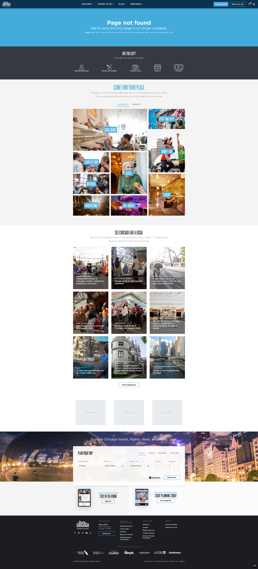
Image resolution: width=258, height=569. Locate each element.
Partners (123, 532)
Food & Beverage (109, 71)
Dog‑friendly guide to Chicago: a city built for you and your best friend (167, 281)
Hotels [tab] (142, 453)
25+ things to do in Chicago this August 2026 (90, 327)
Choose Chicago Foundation (148, 537)
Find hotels (171, 477)
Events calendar (171, 524)
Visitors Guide (221, 4)
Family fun (166, 151)
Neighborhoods (82, 71)
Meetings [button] (135, 4)
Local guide (110, 130)
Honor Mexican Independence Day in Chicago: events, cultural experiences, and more (90, 280)
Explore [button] (86, 4)
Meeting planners (126, 526)
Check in (107, 461)
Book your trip (237, 4)
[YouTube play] (86, 532)
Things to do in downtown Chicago (166, 371)
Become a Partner (126, 534)
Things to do (135, 71)
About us (146, 524)
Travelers (171, 461)
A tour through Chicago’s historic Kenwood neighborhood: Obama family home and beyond (129, 369)
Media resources (148, 530)
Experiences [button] (123, 104)
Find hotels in (83, 461)
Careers (145, 527)
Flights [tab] (151, 453)
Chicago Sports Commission (125, 538)
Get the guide (165, 500)
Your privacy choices (161, 561)
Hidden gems (91, 205)
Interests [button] (136, 104)
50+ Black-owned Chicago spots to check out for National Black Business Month (166, 324)
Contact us (106, 533)
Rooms (158, 461)
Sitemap (182, 561)
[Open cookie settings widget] (254, 565)
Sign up (108, 501)
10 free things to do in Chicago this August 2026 (128, 327)
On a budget (129, 205)
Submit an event (171, 527)
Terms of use (173, 561)
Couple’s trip (91, 162)
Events (179, 71)
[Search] (254, 4)
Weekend (91, 184)
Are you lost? (129, 53)
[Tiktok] (90, 532)
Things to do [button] (105, 4)
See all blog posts (129, 385)
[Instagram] (82, 532)
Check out (134, 461)
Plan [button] (121, 4)
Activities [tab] (174, 453)
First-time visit (166, 119)
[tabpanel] (129, 470)
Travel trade (124, 529)
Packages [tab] (162, 453)
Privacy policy (148, 561)
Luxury (166, 195)
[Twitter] (79, 532)
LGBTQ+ (129, 173)
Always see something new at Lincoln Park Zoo (90, 371)
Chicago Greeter (149, 533)
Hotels (157, 71)
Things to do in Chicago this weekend (129, 282)
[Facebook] (75, 532)
